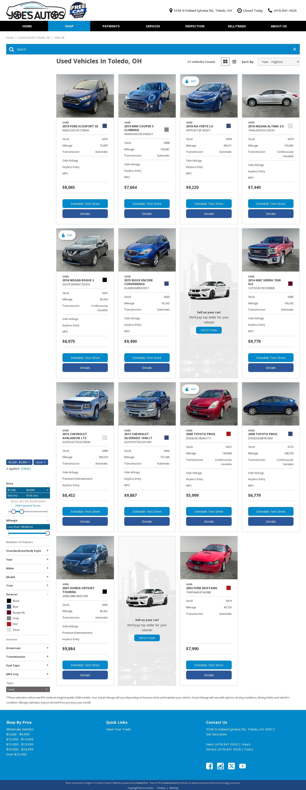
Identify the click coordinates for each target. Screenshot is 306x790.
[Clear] (26, 468)
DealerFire (142, 782)
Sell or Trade (209, 330)
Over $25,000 (16, 754)
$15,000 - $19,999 (19, 744)
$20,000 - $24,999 (19, 749)
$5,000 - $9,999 (18, 734)
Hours (245, 744)
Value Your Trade (118, 729)
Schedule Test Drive (85, 204)
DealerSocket (170, 782)
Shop (69, 26)
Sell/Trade (237, 26)
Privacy (161, 787)
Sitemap (173, 787)
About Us (279, 26)
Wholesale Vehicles (20, 729)
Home (27, 26)
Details (85, 214)
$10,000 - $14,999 (19, 739)
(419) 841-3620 (226, 744)
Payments (111, 26)
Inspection (194, 26)
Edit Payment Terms (28, 505)
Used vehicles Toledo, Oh (34, 37)
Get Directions (216, 734)
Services (153, 26)
